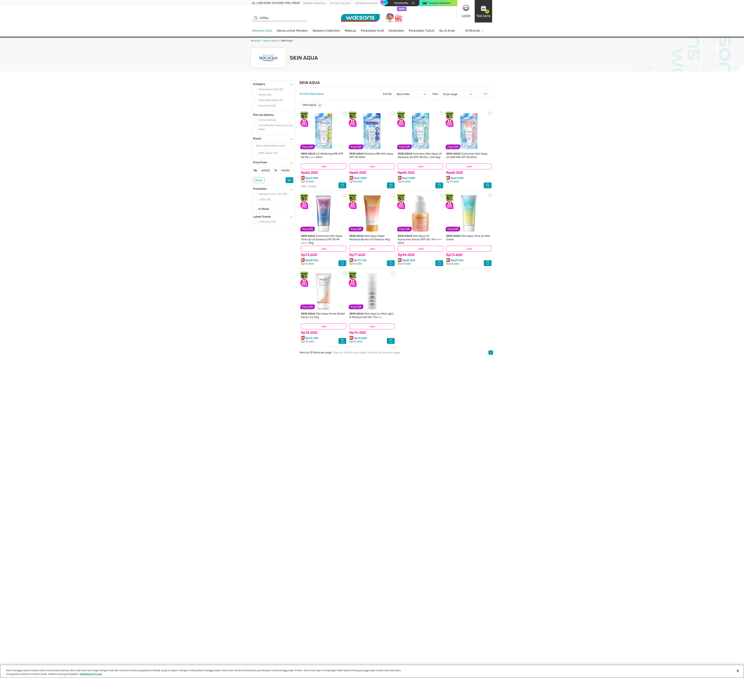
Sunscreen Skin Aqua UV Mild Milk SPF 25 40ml (466, 155)
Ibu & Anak (447, 30)
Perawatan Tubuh (422, 30)
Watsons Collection (326, 30)
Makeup (350, 30)
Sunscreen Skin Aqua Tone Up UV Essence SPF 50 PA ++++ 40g (321, 239)
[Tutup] (738, 671)
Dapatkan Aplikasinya (314, 3)
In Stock (263, 209)
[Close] (319, 105)
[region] (372, 671)
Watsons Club (262, 30)
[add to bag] (342, 185)
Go (289, 180)
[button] (483, 11)
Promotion (260, 188)
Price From (260, 162)
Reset (258, 180)
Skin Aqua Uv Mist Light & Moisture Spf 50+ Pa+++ (371, 315)
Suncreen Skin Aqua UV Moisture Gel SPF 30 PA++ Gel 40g (420, 155)
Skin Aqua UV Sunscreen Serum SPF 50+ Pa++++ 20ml (420, 239)
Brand (257, 138)
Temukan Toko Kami (340, 3)
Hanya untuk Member (292, 30)
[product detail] (323, 131)
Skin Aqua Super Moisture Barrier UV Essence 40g (369, 237)
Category (259, 84)
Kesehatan (396, 30)
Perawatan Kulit (372, 30)
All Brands (472, 30)
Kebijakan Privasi (91, 674)
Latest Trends (262, 216)
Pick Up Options (263, 115)
